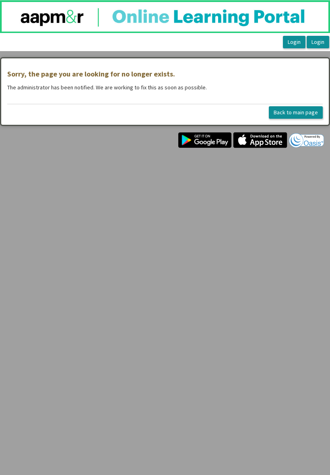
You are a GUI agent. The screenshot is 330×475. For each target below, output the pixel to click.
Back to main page (296, 112)
